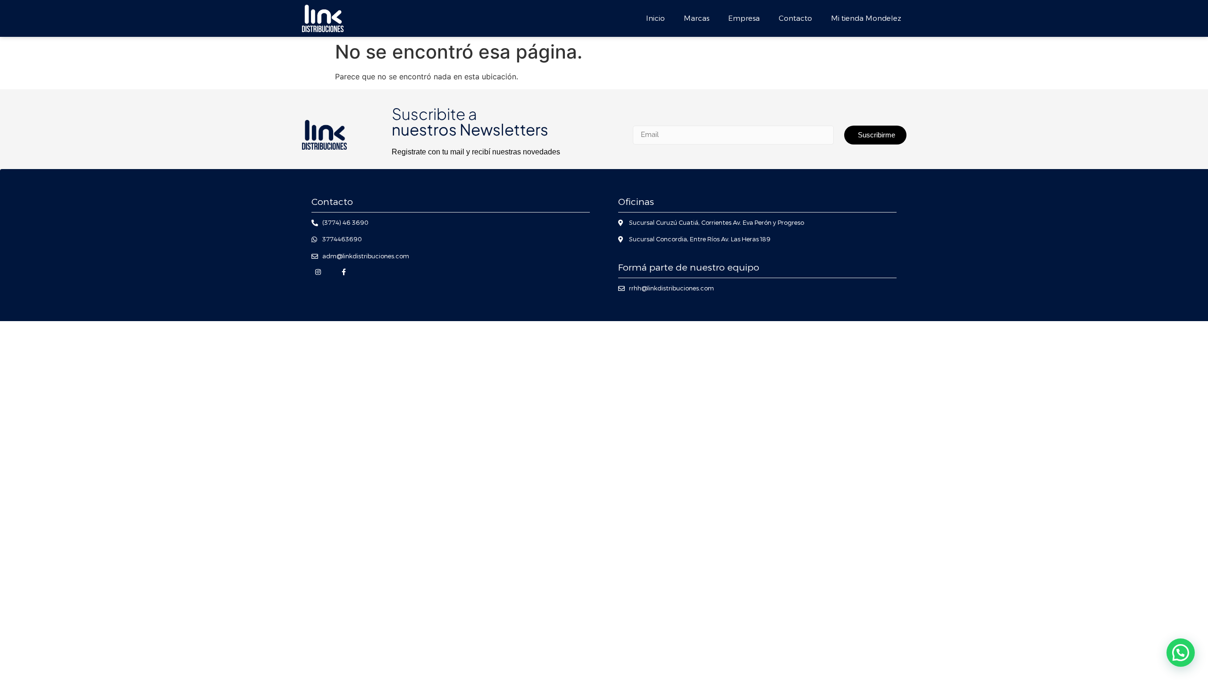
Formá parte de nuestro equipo (688, 267)
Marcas (696, 18)
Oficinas (636, 201)
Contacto (795, 18)
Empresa (744, 18)
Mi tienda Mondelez (866, 18)
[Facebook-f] (343, 272)
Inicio (655, 18)
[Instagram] (318, 272)
